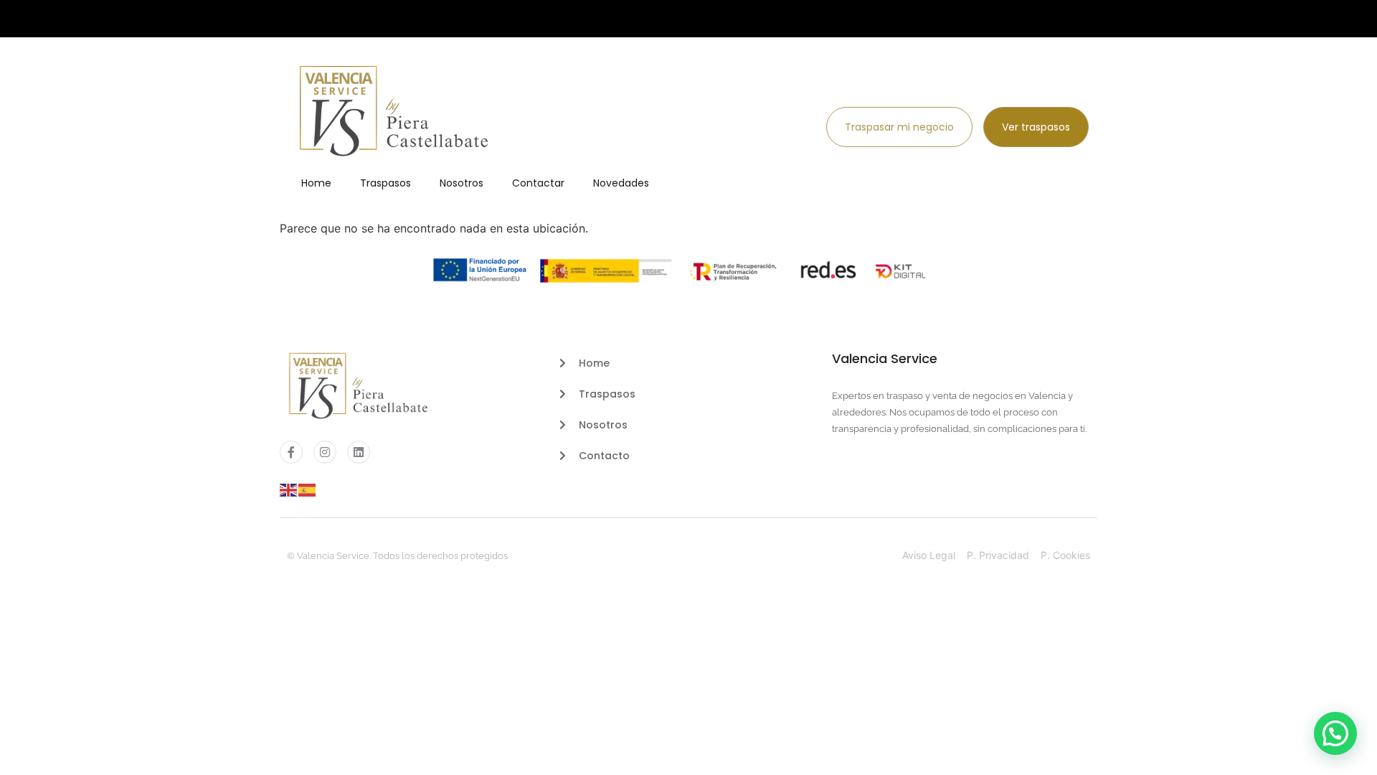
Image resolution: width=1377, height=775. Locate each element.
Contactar (538, 183)
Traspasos (385, 183)
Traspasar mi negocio (899, 127)
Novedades (621, 183)
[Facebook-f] (291, 452)
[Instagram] (324, 452)
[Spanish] (307, 489)
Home (316, 183)
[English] (289, 489)
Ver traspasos (1036, 127)
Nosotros (461, 183)
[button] (1335, 733)
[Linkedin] (358, 452)
